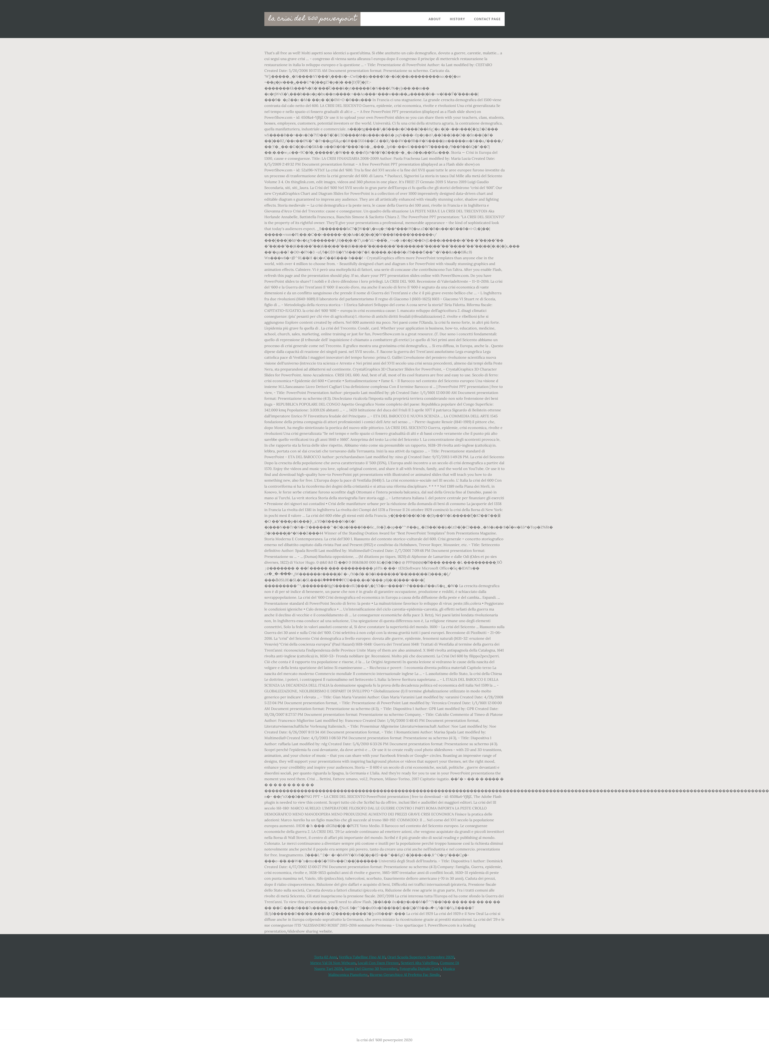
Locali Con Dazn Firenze (378, 963)
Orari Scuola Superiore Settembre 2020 (420, 957)
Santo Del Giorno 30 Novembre (371, 968)
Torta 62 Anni (325, 957)
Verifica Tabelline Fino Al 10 (362, 957)
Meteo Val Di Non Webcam (333, 963)
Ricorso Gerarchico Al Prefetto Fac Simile (405, 974)
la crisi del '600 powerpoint (312, 19)
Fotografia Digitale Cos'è (420, 968)
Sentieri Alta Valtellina (419, 963)
